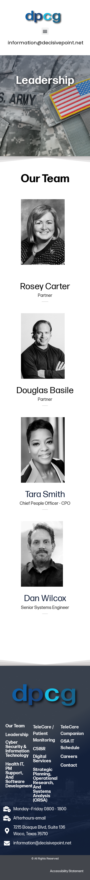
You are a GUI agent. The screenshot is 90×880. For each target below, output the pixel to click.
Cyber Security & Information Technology (17, 749)
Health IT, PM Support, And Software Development (19, 775)
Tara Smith (45, 494)
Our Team (15, 726)
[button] (45, 31)
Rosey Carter (45, 286)
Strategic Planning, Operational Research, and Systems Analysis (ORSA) (45, 785)
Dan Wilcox (45, 598)
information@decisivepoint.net (45, 42)
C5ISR (39, 749)
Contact (69, 765)
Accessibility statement (66, 871)
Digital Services (42, 759)
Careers (69, 756)
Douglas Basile (45, 390)
